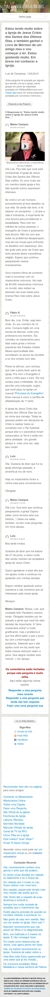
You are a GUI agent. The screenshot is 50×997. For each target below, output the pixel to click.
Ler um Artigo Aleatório (25, 721)
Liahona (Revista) (13, 820)
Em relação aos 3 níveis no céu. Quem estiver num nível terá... (21, 883)
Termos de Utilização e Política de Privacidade (24, 988)
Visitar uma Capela (14, 804)
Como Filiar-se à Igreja (16, 835)
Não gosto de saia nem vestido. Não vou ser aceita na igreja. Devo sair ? (24, 920)
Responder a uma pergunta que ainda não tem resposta (25, 700)
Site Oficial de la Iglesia (16, 812)
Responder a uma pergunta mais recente (25, 692)
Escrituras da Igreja (14, 816)
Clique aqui (11, 92)
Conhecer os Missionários (18, 796)
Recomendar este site (15, 786)
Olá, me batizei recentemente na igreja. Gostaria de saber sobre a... (23, 950)
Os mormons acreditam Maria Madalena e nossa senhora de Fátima (24, 965)
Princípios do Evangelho (29, 393)
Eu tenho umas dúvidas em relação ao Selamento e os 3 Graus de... (23, 876)
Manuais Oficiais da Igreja (18, 827)
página (37, 786)
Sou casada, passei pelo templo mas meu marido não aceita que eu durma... (24, 892)
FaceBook (22, 739)
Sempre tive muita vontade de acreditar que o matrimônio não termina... (21, 907)
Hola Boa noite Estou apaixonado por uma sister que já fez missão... (24, 957)
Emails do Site (24, 731)
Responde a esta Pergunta (19, 104)
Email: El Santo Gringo (16, 843)
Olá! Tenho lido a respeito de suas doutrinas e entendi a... (22, 898)
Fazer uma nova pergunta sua (25, 705)
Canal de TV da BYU (15, 831)
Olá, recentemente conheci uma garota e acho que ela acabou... (21, 868)
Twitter (20, 743)
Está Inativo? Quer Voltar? (18, 839)
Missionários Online (14, 800)
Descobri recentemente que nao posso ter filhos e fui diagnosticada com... (23, 930)
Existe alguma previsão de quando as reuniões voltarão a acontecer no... (24, 913)
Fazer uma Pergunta (15, 808)
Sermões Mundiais (13, 823)
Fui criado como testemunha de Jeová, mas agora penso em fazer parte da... (22, 944)
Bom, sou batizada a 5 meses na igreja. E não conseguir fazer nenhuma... (22, 937)
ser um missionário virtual (22, 851)
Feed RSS (22, 735)
